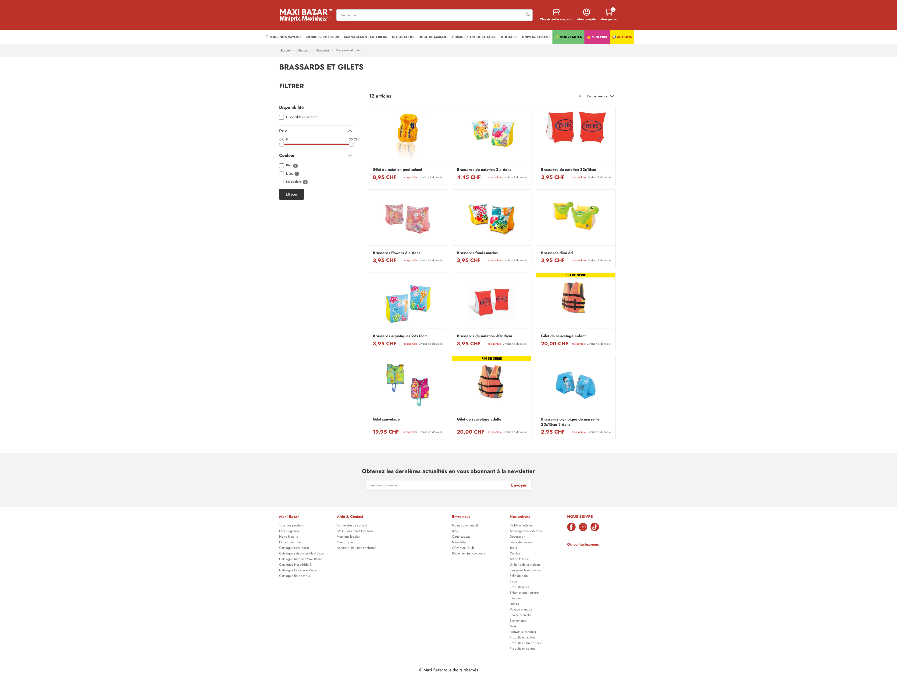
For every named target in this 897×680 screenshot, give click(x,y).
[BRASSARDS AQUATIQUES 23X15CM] (407, 301)
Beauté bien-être (521, 615)
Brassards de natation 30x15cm (484, 336)
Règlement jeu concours (468, 554)
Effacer (291, 194)
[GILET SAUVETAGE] (407, 385)
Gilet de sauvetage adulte (479, 419)
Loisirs (514, 604)
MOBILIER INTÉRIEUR (322, 37)
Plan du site (345, 542)
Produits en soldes (522, 649)
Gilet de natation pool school (397, 169)
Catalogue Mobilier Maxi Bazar (300, 559)
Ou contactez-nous (583, 544)
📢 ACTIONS (622, 37)
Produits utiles (519, 587)
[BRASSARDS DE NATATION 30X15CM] (492, 301)
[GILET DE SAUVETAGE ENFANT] (576, 301)
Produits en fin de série (526, 643)
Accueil (285, 50)
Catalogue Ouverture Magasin (299, 570)
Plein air (303, 50)
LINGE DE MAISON (433, 37)
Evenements (518, 621)
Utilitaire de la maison (525, 565)
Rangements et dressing (526, 570)
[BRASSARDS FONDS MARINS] (492, 218)
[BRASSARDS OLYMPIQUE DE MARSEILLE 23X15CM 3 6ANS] (576, 385)
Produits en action (522, 638)
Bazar (513, 582)
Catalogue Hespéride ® (295, 565)
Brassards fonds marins (477, 253)
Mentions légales (348, 537)
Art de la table (519, 559)
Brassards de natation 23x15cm (568, 169)
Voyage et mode (521, 610)
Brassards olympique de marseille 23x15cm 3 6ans (570, 422)
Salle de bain (519, 576)
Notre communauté (465, 526)
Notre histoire (288, 537)
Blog (455, 531)
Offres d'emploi (290, 542)
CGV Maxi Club (463, 548)
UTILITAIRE (509, 37)
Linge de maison (521, 542)
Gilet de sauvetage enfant (563, 336)
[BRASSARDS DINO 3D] (576, 218)
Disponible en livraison (302, 117)
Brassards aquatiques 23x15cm (400, 336)
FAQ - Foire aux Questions (355, 531)
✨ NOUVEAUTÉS (568, 37)
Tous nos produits (291, 526)
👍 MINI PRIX (597, 37)
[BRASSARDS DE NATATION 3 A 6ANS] (492, 135)
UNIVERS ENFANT (536, 37)
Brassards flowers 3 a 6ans (396, 253)
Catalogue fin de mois (294, 576)
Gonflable (322, 50)
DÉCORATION (403, 37)
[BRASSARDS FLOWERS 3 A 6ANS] (407, 218)
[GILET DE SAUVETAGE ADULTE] (492, 385)
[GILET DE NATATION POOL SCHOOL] (407, 135)
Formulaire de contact (352, 526)
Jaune (292, 174)
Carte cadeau (461, 537)
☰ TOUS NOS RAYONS (283, 37)
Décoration (517, 537)
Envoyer (519, 485)
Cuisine (515, 554)
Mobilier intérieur (522, 526)
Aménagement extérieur (526, 531)
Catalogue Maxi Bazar (294, 548)
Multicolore (296, 182)
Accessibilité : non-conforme (356, 548)
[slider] (281, 144)
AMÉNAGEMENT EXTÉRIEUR (365, 37)
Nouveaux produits (523, 632)
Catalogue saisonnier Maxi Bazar (301, 554)
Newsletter (459, 542)
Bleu (291, 165)
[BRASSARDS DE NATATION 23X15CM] (576, 135)
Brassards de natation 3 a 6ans (484, 169)
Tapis (513, 548)
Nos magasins (289, 531)
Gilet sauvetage (386, 419)
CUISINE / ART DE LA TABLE (474, 37)
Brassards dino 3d (557, 253)
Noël (513, 626)
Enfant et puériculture (524, 593)
